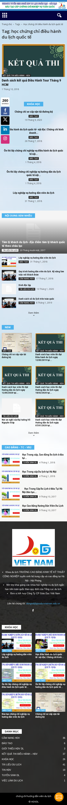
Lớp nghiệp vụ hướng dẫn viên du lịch (33, 192)
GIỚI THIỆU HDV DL (13, 748)
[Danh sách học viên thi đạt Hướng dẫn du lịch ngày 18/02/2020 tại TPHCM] (50, 375)
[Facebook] (33, 610)
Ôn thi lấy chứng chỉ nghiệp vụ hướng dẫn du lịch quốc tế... (50, 685)
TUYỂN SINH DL (30, 462)
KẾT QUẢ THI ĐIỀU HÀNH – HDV (20, 754)
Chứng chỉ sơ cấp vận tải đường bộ (34, 111)
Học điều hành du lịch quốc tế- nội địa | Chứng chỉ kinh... (49, 655)
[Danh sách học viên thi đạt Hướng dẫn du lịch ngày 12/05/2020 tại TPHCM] (17, 375)
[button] (59, 15)
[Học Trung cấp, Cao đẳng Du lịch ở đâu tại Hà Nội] (11, 459)
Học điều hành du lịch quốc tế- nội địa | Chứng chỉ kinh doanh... (34, 131)
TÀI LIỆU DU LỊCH (10, 250)
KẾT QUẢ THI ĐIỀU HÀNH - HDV (16, 75)
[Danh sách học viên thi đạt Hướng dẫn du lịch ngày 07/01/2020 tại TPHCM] (50, 408)
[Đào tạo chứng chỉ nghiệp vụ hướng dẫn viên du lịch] (17, 702)
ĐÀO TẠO (33, 116)
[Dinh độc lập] (9, 289)
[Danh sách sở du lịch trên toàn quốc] (9, 302)
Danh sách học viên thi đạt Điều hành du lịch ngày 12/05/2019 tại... (48, 357)
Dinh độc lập (25, 285)
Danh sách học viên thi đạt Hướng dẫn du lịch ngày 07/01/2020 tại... (48, 422)
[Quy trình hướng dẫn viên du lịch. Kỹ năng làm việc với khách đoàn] (9, 275)
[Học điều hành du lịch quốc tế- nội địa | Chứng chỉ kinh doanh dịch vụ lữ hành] (50, 642)
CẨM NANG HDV (26, 278)
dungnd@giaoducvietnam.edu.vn (43, 603)
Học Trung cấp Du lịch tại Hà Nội (39, 471)
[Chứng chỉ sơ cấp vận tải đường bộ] (17, 342)
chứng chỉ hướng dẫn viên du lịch (33, 796)
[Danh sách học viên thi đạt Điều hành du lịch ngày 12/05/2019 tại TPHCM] (50, 342)
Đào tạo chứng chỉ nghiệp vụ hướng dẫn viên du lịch (16, 715)
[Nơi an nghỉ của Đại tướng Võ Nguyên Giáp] (17, 408)
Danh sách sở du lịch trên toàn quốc (36, 298)
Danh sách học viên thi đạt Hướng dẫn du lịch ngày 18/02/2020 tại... (48, 390)
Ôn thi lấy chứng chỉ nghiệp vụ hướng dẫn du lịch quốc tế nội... (34, 173)
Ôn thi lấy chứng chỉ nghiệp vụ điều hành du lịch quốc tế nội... (33, 152)
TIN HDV (6, 770)
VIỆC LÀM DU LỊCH (12, 780)
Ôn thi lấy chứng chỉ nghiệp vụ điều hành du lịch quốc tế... (17, 685)
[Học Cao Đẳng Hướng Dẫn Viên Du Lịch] (11, 510)
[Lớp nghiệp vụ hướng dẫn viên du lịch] (9, 261)
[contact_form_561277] (58, 797)
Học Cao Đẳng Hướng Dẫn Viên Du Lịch (42, 505)
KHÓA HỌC (8, 759)
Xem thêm (33, 312)
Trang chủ (7, 24)
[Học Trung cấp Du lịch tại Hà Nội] (11, 476)
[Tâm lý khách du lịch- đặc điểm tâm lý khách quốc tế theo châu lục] (33, 232)
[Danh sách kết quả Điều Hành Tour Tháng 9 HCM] (33, 60)
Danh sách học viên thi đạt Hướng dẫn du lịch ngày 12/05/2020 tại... (15, 390)
